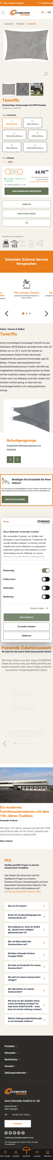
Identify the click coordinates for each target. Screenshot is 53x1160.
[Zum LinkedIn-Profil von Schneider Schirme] (14, 1132)
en (49, 12)
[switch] (46, 579)
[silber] (3, 726)
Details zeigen (37, 608)
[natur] (4, 162)
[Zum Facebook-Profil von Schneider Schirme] (6, 1132)
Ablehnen (26, 635)
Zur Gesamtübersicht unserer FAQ (23, 891)
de (42, 12)
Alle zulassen (26, 617)
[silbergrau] (10, 162)
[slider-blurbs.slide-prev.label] (10, 459)
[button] (26, 906)
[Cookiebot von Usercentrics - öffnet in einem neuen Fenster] (38, 522)
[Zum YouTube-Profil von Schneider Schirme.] (23, 1132)
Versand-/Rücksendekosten (38, 182)
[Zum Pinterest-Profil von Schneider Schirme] (18, 1132)
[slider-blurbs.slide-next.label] (17, 459)
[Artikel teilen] (26, 222)
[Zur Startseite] (20, 13)
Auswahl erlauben (27, 626)
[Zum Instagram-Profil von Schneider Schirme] (10, 1132)
